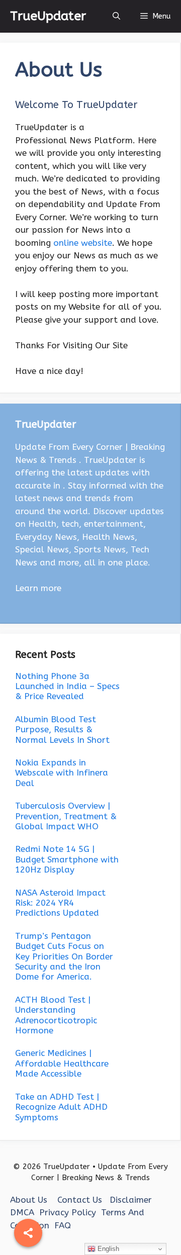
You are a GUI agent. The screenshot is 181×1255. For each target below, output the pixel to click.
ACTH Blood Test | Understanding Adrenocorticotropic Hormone (56, 1015)
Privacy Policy (67, 1212)
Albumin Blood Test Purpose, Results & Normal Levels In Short (62, 729)
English (107, 1248)
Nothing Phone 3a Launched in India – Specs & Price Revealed (67, 686)
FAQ (62, 1225)
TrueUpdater (48, 16)
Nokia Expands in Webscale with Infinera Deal (61, 772)
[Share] (28, 1233)
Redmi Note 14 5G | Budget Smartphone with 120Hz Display (67, 859)
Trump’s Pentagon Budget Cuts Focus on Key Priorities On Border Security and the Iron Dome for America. (64, 956)
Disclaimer (131, 1200)
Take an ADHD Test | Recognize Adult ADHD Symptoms (61, 1107)
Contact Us (79, 1200)
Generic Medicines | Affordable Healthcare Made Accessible (62, 1063)
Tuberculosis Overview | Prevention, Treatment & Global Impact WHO (66, 816)
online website (82, 243)
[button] (116, 16)
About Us (28, 1200)
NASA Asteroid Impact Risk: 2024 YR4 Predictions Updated (60, 903)
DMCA (22, 1212)
